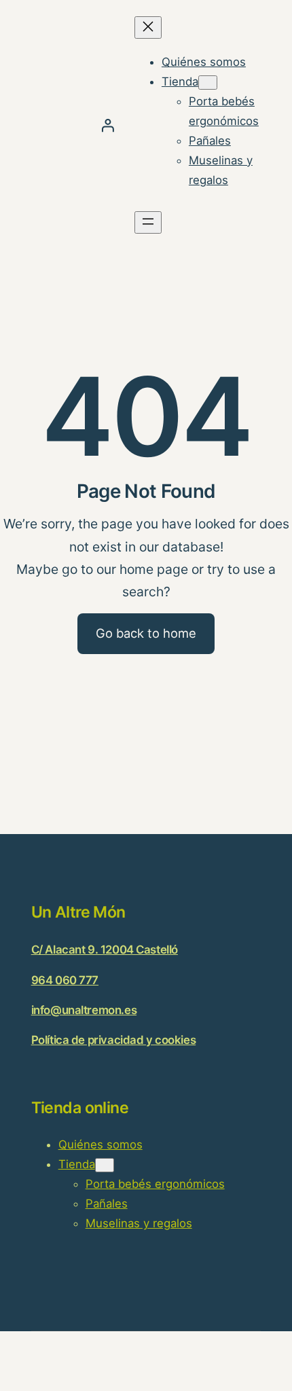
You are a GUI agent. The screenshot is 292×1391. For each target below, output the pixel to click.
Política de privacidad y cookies (113, 1040)
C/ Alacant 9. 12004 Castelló (104, 949)
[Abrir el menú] (148, 222)
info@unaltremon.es (83, 1010)
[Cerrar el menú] (148, 27)
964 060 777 (64, 980)
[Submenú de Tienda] (207, 82)
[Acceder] (108, 125)
